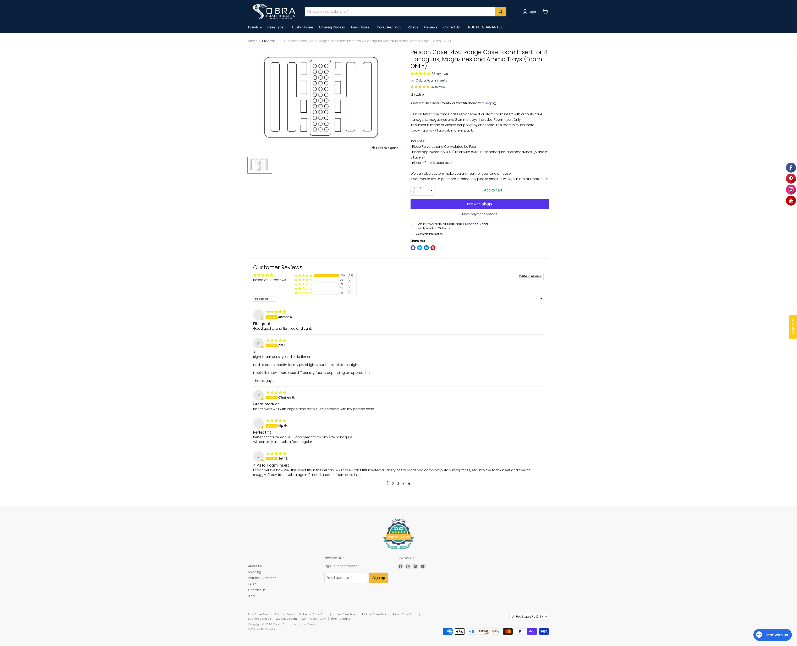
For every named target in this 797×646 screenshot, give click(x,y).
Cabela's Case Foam (313, 614)
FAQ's (252, 584)
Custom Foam (302, 27)
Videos (413, 27)
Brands (253, 27)
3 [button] (398, 483)
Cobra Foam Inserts (431, 80)
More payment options (479, 214)
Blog (251, 596)
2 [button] (393, 483)
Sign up (378, 578)
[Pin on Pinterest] (432, 247)
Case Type (275, 27)
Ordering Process (332, 27)
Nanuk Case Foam (345, 614)
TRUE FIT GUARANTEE (484, 27)
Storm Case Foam (313, 619)
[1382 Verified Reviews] (398, 550)
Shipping (254, 572)
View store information (429, 234)
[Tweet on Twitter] (419, 247)
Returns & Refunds (262, 578)
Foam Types (360, 27)
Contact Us (451, 27)
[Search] (500, 11)
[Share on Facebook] (413, 247)
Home (253, 41)
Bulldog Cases (285, 614)
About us (255, 566)
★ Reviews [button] (793, 327)
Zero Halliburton (341, 619)
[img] (276, 312)
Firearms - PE (272, 41)
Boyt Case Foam (259, 614)
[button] (421, 73)
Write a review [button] (530, 276)
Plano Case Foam (405, 614)
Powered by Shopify (261, 629)
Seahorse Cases (259, 619)
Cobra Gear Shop (388, 27)
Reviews (430, 27)
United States (527, 616)
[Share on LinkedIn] (426, 247)
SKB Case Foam (286, 619)
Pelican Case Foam (375, 614)
